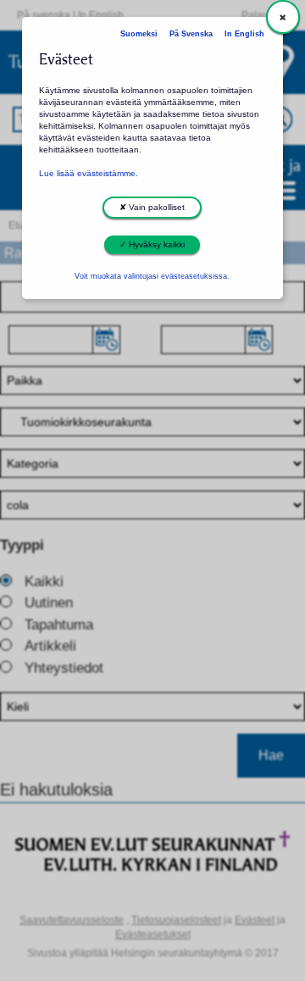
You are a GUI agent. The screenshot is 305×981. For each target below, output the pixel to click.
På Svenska (191, 34)
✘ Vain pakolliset (152, 207)
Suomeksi (139, 34)
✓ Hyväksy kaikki (152, 244)
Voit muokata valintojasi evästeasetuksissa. (152, 276)
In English (244, 34)
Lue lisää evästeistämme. (88, 173)
